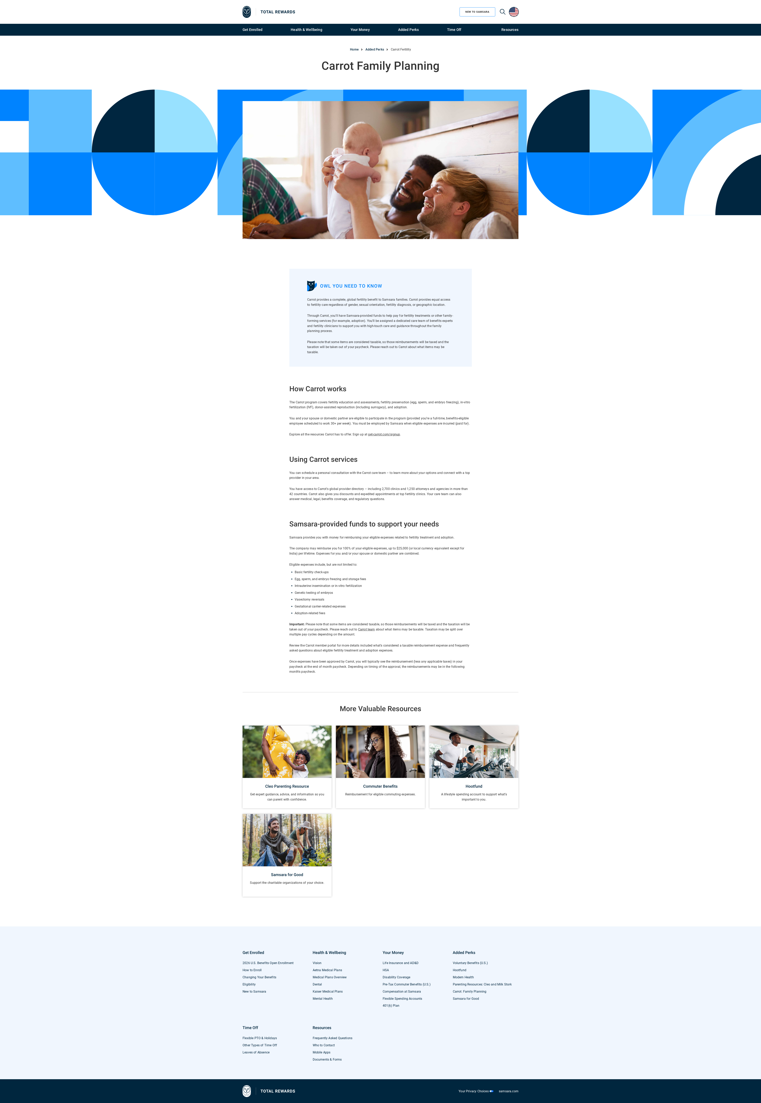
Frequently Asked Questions (333, 1038)
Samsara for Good (466, 999)
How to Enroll (252, 970)
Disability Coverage (396, 977)
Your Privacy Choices (474, 1091)
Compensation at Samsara (402, 991)
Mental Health (323, 999)
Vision (317, 963)
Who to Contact (324, 1045)
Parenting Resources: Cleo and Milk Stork (482, 984)
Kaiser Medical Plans (328, 991)
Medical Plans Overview (330, 977)
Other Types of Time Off (260, 1045)
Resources (509, 30)
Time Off (454, 30)
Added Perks (408, 30)
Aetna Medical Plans (327, 970)
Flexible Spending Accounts (402, 999)
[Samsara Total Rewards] (269, 12)
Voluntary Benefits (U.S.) (470, 963)
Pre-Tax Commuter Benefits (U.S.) (407, 984)
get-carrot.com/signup (384, 434)
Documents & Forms (327, 1059)
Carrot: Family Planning (470, 991)
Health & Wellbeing (306, 30)
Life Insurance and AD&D (401, 963)
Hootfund (459, 970)
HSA (386, 970)
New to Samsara (254, 991)
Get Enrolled (252, 30)
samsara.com (508, 1091)
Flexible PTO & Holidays (260, 1038)
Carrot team (366, 629)
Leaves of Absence (256, 1052)
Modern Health (463, 977)
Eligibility (249, 984)
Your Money (360, 30)
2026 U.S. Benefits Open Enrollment (268, 963)
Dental (317, 984)
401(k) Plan (391, 1005)
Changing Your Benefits (259, 977)
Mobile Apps (322, 1052)
